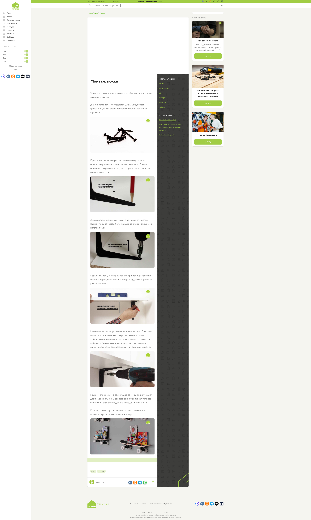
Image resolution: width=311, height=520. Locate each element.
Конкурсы (11, 26)
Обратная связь (15, 66)
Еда (4, 54)
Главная (90, 13)
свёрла (162, 106)
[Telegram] (140, 483)
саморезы (163, 97)
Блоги (9, 16)
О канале (11, 40)
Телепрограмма (13, 19)
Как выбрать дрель (166, 134)
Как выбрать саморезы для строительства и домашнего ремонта (170, 127)
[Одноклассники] (135, 483)
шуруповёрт (164, 88)
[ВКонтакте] (130, 483)
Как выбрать (12, 23)
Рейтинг (10, 33)
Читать (208, 56)
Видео (9, 13)
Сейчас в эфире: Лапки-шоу (150, 1)
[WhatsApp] (145, 483)
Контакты (143, 504)
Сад (4, 61)
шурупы (162, 102)
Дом (4, 58)
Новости (10, 30)
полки (161, 83)
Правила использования (155, 504)
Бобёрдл (10, 36)
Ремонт (102, 13)
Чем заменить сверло (167, 119)
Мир (4, 51)
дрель (161, 92)
